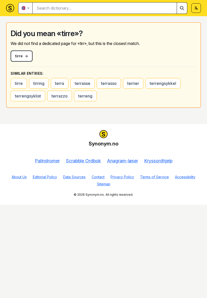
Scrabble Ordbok (83, 160)
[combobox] (110, 8)
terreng (85, 95)
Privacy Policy (122, 177)
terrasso (109, 83)
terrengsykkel (163, 83)
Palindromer (47, 160)
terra (59, 83)
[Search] (182, 8)
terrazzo (59, 95)
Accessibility (185, 177)
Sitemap (103, 184)
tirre (19, 83)
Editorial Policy (45, 177)
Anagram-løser (122, 160)
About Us (19, 177)
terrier (133, 83)
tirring (38, 83)
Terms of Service (154, 177)
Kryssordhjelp (158, 160)
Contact (98, 177)
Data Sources (74, 177)
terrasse (82, 83)
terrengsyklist (28, 95)
